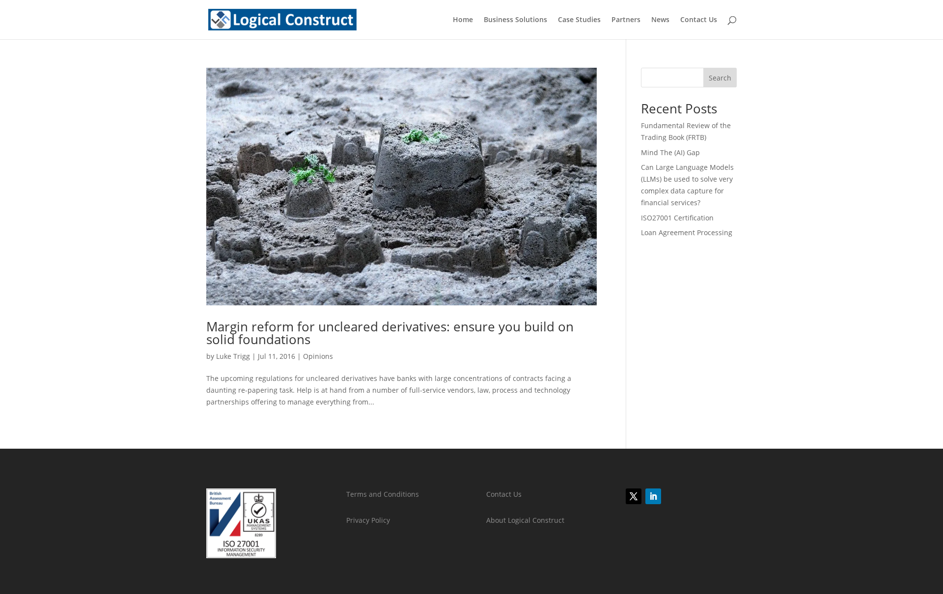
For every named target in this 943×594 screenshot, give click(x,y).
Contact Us (698, 20)
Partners (625, 20)
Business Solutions (515, 20)
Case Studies (579, 20)
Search (720, 77)
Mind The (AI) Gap (670, 152)
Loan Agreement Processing (686, 232)
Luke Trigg (233, 356)
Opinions (318, 356)
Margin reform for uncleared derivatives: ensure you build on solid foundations (390, 333)
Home (463, 20)
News (660, 20)
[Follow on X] (633, 496)
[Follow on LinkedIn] (653, 496)
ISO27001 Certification (677, 217)
